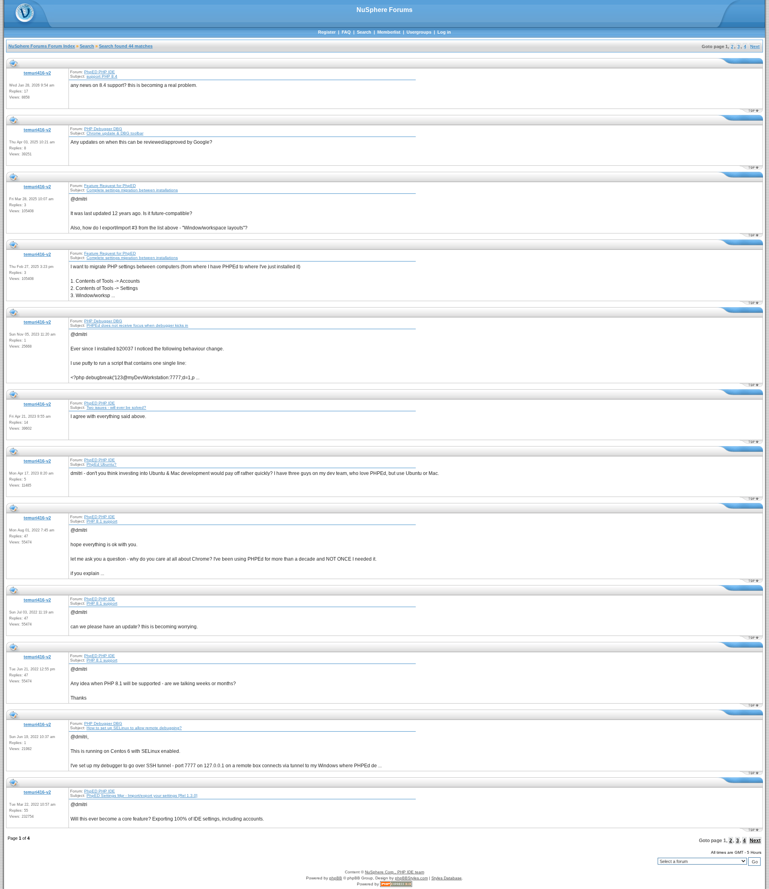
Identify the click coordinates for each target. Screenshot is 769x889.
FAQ (346, 32)
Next (755, 46)
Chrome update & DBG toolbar (115, 133)
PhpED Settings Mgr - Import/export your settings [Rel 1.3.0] (142, 795)
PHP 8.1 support (102, 521)
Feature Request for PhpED (110, 185)
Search (364, 32)
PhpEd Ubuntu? (102, 464)
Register (327, 32)
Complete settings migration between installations (132, 190)
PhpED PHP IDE (99, 72)
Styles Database (446, 878)
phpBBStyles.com (411, 878)
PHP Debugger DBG (103, 129)
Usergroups (419, 32)
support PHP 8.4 (102, 76)
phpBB (335, 878)
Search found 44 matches (126, 46)
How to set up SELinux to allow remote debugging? (134, 728)
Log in (444, 32)
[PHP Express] (396, 884)
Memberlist (389, 32)
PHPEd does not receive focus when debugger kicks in (137, 325)
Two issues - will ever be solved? (116, 407)
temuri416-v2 (37, 72)
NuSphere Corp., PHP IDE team (394, 872)
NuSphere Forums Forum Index (41, 46)
